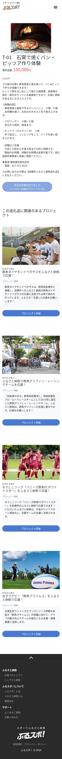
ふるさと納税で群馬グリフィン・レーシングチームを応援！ (30, 383)
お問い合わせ (11, 717)
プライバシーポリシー (35, 744)
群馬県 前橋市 (8, 268)
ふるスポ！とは (12, 691)
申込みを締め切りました (27, 186)
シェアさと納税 (12, 679)
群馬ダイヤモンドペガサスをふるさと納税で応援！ (30, 274)
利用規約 (17, 744)
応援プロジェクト (14, 675)
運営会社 (9, 701)
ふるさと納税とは (14, 696)
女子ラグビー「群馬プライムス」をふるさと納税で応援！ (30, 598)
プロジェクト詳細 (31, 313)
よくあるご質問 (12, 712)
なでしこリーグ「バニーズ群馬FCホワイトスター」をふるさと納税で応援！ (29, 489)
